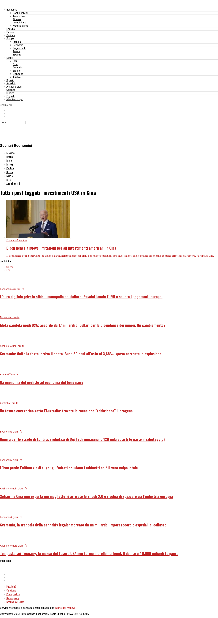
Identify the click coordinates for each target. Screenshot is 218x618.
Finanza (17, 19)
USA (15, 61)
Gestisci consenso (15, 602)
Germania (18, 45)
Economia (11, 9)
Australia (18, 67)
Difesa (10, 32)
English (10, 96)
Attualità (10, 83)
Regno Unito (19, 48)
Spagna (17, 54)
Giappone (18, 73)
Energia (10, 28)
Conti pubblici (20, 13)
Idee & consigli (14, 99)
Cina (15, 64)
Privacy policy (13, 594)
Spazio (10, 80)
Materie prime (20, 25)
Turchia (17, 77)
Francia (17, 41)
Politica (10, 35)
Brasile (17, 70)
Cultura (10, 93)
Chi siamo (11, 590)
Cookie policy (12, 598)
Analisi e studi (14, 86)
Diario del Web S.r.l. (66, 607)
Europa (10, 38)
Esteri (9, 57)
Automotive (19, 16)
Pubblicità (11, 586)
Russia (16, 51)
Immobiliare (19, 22)
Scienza (10, 89)
